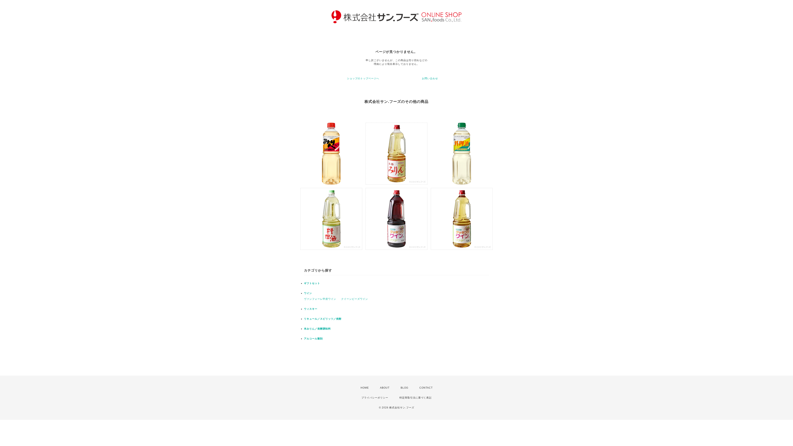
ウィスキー (310, 308)
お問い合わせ (430, 78)
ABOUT (384, 387)
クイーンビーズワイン (354, 299)
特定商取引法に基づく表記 (415, 397)
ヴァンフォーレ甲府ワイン (320, 299)
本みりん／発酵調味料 (317, 328)
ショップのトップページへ (363, 78)
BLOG (404, 387)
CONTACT (426, 387)
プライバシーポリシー (374, 397)
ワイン (308, 293)
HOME (365, 387)
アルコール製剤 (313, 338)
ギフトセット (312, 283)
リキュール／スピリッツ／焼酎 (323, 318)
